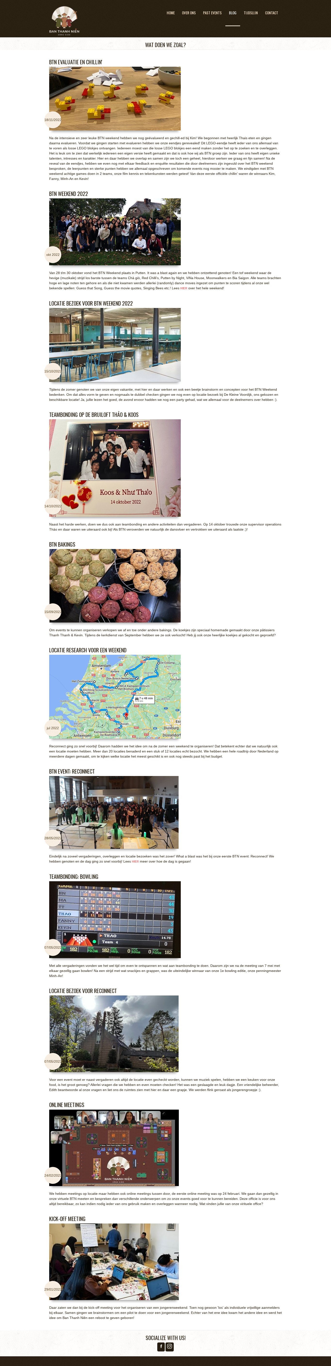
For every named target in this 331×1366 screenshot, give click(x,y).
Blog (232, 12)
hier (183, 288)
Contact (271, 12)
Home (171, 12)
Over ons (189, 12)
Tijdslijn (251, 12)
